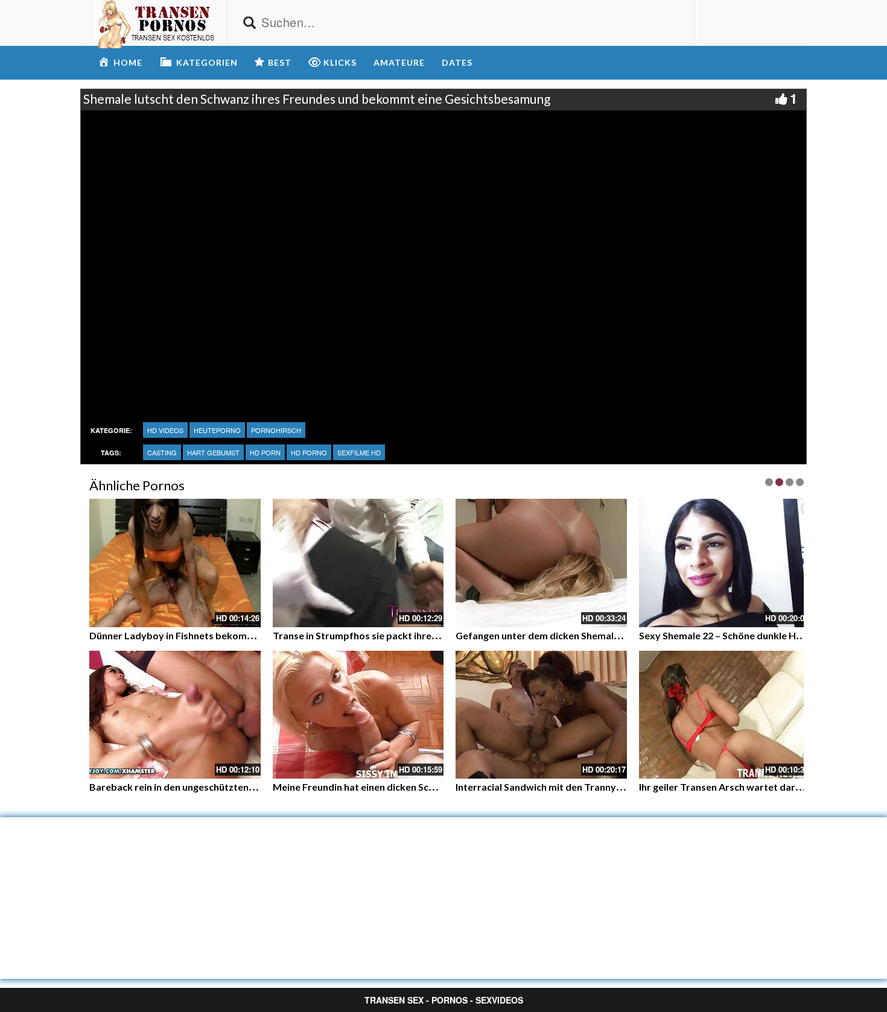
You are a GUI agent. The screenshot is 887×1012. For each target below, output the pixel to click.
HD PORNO (309, 452)
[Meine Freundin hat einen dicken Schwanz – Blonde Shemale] (358, 715)
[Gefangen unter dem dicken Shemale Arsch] (541, 563)
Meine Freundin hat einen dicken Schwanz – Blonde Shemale (405, 786)
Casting (162, 452)
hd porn (265, 452)
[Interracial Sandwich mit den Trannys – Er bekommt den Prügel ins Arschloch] (541, 715)
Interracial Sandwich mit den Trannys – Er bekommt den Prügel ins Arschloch (626, 786)
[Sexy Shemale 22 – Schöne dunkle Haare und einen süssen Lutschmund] (724, 563)
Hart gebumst (213, 452)
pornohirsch (276, 430)
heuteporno (217, 430)
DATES (457, 62)
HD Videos (165, 430)
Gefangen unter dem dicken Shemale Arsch (551, 635)
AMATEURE (399, 62)
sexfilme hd (359, 452)
